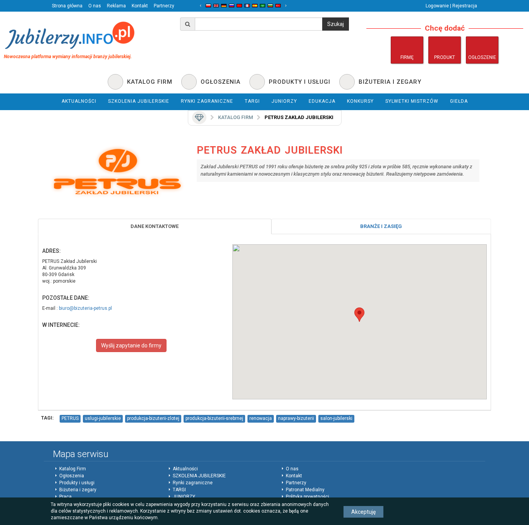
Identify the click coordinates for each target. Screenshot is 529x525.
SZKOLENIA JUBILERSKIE (199, 475)
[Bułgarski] (270, 5)
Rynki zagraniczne (193, 482)
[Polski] (208, 5)
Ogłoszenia (71, 475)
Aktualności (185, 468)
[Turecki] (278, 5)
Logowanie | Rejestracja (451, 6)
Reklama (116, 6)
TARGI (179, 489)
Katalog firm (235, 117)
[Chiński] (239, 5)
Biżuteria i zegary (77, 489)
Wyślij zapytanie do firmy (131, 345)
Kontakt (140, 6)
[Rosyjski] (231, 5)
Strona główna (67, 6)
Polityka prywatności (307, 496)
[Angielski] (216, 5)
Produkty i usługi (76, 482)
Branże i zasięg (381, 226)
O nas (94, 6)
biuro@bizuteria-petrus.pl (85, 308)
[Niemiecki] (224, 5)
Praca (65, 496)
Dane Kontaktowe (155, 226)
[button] (359, 314)
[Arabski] (262, 5)
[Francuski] (247, 5)
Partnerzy (164, 6)
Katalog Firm (72, 468)
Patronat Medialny (305, 489)
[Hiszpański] (255, 5)
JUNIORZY (184, 496)
